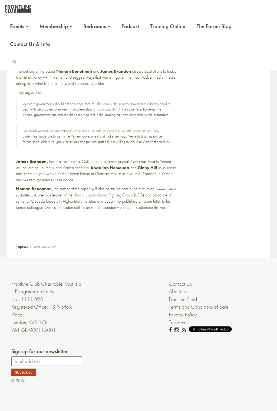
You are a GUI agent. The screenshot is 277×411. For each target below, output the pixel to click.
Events (18, 26)
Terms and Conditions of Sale (199, 306)
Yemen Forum (79, 173)
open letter (152, 201)
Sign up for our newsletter (39, 351)
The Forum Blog (214, 26)
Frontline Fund (183, 299)
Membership (54, 26)
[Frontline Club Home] (17, 7)
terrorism (48, 246)
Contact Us (180, 283)
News (35, 246)
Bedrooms (95, 26)
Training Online (167, 26)
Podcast (130, 26)
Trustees (177, 322)
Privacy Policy (183, 314)
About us (178, 291)
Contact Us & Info (30, 44)
